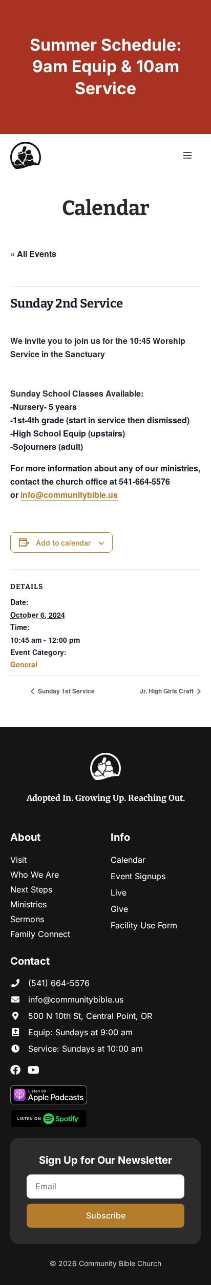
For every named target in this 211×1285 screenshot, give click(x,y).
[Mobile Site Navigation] (187, 155)
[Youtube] (33, 1070)
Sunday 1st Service (65, 690)
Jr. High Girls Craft (167, 690)
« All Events (33, 253)
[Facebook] (15, 1070)
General (23, 664)
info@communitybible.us (69, 494)
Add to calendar (63, 542)
